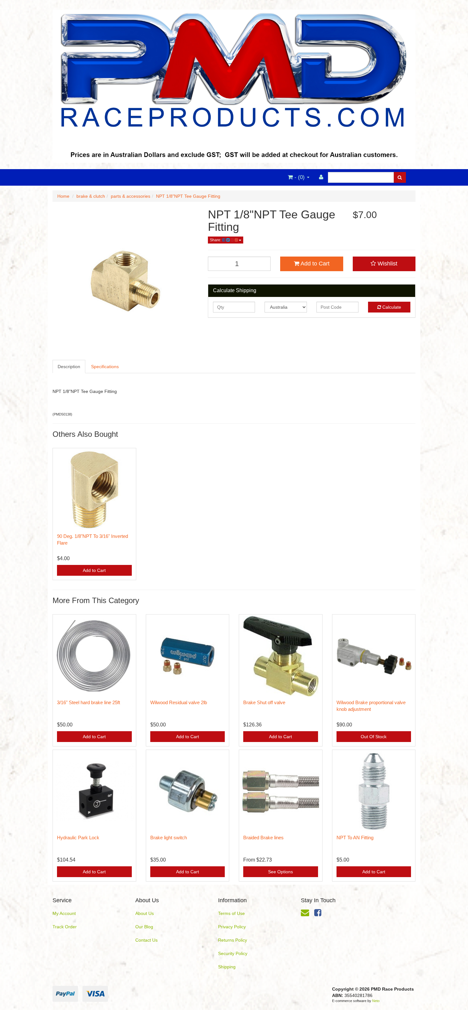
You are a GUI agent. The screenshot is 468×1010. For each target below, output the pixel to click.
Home (63, 196)
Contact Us (146, 940)
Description (69, 366)
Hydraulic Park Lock (78, 837)
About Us (144, 913)
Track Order (65, 926)
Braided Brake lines (263, 837)
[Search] (400, 177)
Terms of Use (231, 913)
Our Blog (144, 926)
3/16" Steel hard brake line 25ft (88, 702)
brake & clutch (90, 196)
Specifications (105, 366)
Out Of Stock (373, 736)
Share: (216, 240)
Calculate (391, 307)
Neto (375, 1001)
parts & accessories (130, 196)
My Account (64, 913)
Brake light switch (168, 837)
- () (299, 177)
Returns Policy (232, 940)
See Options (280, 871)
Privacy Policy (232, 926)
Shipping (227, 966)
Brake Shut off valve (264, 702)
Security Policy (232, 953)
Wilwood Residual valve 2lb (178, 702)
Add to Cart (314, 263)
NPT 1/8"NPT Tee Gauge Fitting (188, 196)
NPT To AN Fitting (355, 837)
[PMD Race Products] (234, 84)
